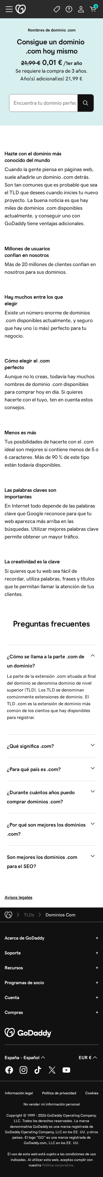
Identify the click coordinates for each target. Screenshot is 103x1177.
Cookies (91, 1093)
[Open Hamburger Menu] (7, 9)
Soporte (13, 952)
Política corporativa (57, 1165)
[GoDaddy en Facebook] (9, 1073)
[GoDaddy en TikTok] (37, 1073)
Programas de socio (24, 982)
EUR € (85, 1057)
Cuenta (12, 997)
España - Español (22, 1057)
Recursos (14, 967)
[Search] (86, 103)
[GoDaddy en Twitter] (52, 1073)
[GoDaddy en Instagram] (23, 1073)
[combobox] (43, 103)
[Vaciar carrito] (93, 9)
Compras (14, 1012)
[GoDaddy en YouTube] (66, 1073)
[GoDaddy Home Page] (28, 1033)
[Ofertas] (57, 9)
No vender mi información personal (51, 1104)
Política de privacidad (59, 1093)
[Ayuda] (69, 9)
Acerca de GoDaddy (24, 938)
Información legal (19, 1093)
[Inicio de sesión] (81, 9)
